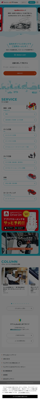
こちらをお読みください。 (24, 392)
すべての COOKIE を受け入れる (20, 396)
